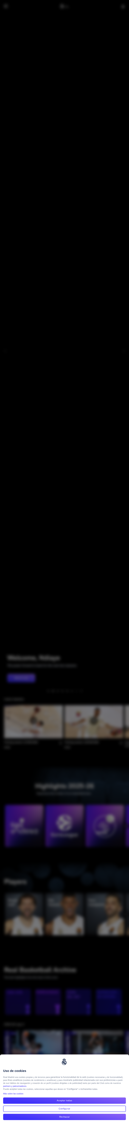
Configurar (64, 1108)
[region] (64, 1089)
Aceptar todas (64, 1100)
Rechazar (64, 1117)
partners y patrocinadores (14, 1086)
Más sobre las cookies (13, 1093)
